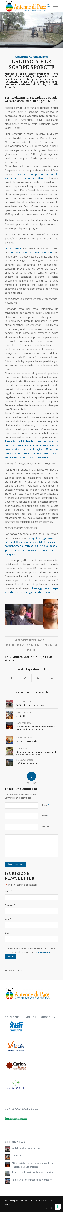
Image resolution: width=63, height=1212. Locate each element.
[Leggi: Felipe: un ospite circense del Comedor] (7, 1181)
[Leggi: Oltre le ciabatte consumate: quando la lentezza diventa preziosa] (7, 1164)
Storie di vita (32, 657)
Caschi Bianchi (38, 57)
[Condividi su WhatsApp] (38, 678)
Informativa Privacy (43, 952)
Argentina (21, 57)
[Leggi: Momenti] (7, 1157)
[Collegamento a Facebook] (46, 1208)
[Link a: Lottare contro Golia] (9, 740)
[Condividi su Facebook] (11, 678)
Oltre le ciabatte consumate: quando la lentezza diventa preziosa (35, 728)
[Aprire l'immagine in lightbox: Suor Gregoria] (39, 627)
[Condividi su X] (24, 678)
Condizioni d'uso (27, 1200)
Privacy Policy (41, 1200)
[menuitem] (47, 6)
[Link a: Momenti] (9, 715)
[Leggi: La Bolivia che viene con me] (7, 1149)
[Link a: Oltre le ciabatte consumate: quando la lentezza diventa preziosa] (9, 725)
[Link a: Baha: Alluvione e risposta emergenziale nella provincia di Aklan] (9, 751)
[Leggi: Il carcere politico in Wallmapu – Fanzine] (7, 1173)
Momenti (20, 716)
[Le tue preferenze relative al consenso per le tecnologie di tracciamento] (58, 1207)
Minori (17, 657)
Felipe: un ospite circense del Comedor (32, 1179)
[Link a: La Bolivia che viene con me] (9, 704)
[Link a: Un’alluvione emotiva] (9, 762)
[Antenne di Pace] (26, 6)
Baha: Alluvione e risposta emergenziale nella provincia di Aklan (36, 753)
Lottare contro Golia (26, 741)
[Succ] (51, 612)
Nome (45, 804)
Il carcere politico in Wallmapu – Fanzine (32, 1172)
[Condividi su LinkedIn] (51, 678)
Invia (10, 956)
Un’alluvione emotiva (26, 763)
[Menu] (54, 6)
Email (45, 815)
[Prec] (11, 612)
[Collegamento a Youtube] (51, 1208)
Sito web (45, 826)
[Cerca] (47, 6)
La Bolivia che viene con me (30, 705)
